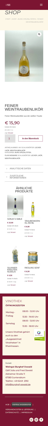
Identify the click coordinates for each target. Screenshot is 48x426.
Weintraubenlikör (17, 150)
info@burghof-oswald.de (18, 384)
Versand (10, 133)
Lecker (38, 147)
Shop (14, 19)
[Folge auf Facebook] (41, 420)
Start (7, 19)
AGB (7, 404)
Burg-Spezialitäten (27, 19)
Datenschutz (12, 412)
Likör (7, 150)
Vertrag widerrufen (21, 405)
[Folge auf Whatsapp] (31, 420)
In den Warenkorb (30, 138)
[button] (39, 34)
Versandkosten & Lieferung (19, 409)
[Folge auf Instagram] (36, 420)
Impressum (26, 412)
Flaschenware (11, 155)
